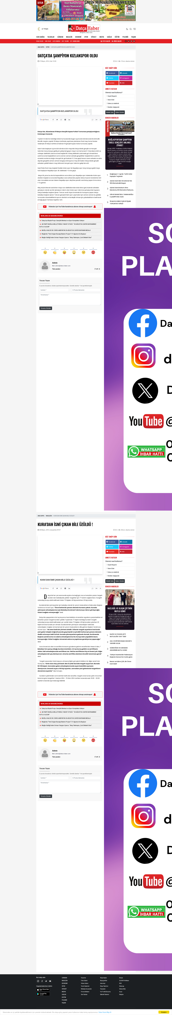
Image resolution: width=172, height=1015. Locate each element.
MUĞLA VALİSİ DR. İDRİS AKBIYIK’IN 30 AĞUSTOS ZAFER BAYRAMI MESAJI (66, 230)
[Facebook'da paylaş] (53, 119)
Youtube (111, 83)
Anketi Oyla (109, 112)
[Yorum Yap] (92, 119)
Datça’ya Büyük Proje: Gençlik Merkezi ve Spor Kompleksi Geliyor (63, 220)
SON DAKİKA (40, 37)
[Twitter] (46, 981)
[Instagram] (99, 269)
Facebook (112, 73)
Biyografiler (103, 980)
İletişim (121, 994)
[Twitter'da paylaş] (57, 119)
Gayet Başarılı (112, 96)
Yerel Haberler (85, 986)
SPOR (86, 37)
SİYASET (93, 37)
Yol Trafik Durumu (105, 991)
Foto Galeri (84, 980)
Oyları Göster (119, 112)
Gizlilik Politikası (124, 980)
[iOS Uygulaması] (47, 990)
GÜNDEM (60, 37)
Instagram (125, 78)
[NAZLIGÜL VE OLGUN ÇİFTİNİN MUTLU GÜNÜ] (119, 598)
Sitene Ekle (122, 989)
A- (100, 120)
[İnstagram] (38, 981)
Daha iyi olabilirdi (113, 103)
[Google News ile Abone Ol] (44, 119)
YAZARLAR (50, 37)
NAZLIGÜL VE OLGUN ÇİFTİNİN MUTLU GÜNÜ (120, 610)
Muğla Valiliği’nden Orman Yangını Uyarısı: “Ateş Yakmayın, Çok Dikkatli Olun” (67, 237)
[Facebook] (42, 981)
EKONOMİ (78, 37)
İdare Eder (111, 100)
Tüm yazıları (56, 269)
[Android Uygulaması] (47, 994)
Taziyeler (103, 989)
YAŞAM (133, 37)
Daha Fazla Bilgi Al (105, 1012)
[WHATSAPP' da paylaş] (61, 119)
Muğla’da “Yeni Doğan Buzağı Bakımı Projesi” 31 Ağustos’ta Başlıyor (64, 234)
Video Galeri (84, 983)
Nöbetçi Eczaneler (86, 989)
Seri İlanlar (84, 994)
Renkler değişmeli (113, 107)
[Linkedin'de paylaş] (69, 119)
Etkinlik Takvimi (104, 994)
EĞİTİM (117, 37)
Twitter (111, 78)
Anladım (164, 1012)
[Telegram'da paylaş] (65, 119)
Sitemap (121, 986)
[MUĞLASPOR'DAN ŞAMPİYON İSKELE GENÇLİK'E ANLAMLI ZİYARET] (119, 129)
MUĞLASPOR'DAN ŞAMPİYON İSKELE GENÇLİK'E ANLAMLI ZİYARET (120, 142)
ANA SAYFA (41, 47)
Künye (121, 978)
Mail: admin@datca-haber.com (61, 266)
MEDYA (102, 37)
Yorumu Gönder (46, 308)
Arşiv (120, 991)
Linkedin (124, 73)
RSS (123, 83)
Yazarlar (83, 978)
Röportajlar (103, 978)
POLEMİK (125, 37)
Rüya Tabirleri (104, 986)
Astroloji (102, 983)
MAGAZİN (69, 37)
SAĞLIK (109, 37)
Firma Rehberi (85, 991)
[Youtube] (50, 981)
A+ (96, 120)
